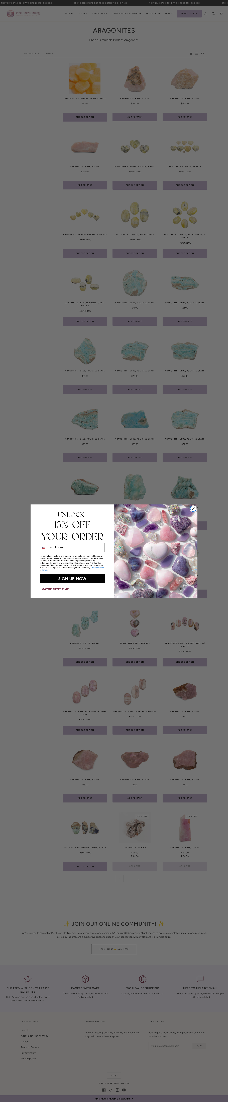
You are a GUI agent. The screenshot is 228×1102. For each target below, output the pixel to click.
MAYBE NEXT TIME (55, 589)
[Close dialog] (193, 509)
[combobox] (46, 547)
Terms (44, 570)
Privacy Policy (97, 568)
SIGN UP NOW (72, 578)
